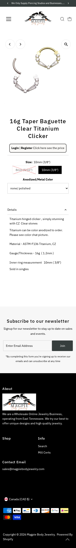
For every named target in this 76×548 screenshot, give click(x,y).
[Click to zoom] (66, 44)
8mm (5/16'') (24, 170)
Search (42, 446)
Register (27, 148)
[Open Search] (62, 19)
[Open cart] (70, 19)
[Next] (20, 44)
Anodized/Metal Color (38, 179)
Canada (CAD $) (19, 499)
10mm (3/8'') (50, 170)
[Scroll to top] (67, 539)
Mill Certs (44, 452)
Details (12, 210)
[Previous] (10, 44)
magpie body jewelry (41, 534)
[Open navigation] (11, 19)
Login (15, 148)
